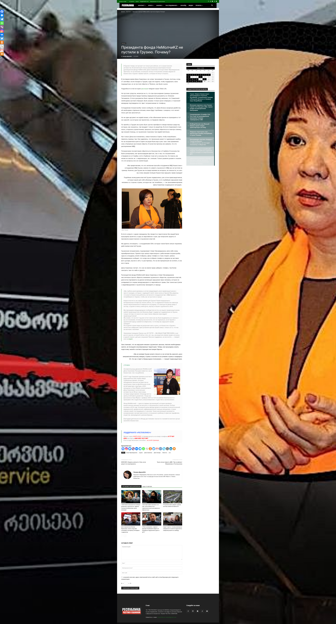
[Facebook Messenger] (129, 448)
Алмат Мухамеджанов (131, 452)
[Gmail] (157, 448)
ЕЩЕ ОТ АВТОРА (147, 486)
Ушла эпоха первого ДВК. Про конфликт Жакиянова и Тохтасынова (169, 463)
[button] (212, 5)
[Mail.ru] (160, 448)
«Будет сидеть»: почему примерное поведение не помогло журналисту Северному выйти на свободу (172, 528)
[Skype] (163, 448)
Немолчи (164, 452)
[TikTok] (214, 1)
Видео (123, 524)
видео (130, 339)
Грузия (140, 452)
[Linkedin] (170, 448)
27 (200, 81)
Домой (123, 11)
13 (200, 77)
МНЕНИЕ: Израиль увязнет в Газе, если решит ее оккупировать (133, 463)
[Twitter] (153, 448)
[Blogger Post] (167, 448)
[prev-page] (122, 536)
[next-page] (125, 536)
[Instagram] (210, 1)
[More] (174, 448)
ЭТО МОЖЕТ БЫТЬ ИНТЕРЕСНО (131, 486)
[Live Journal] (146, 448)
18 (192, 79)
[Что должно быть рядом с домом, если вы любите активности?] (172, 496)
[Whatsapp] (143, 448)
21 (204, 79)
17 (188, 79)
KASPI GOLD (137, 436)
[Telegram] (212, 1)
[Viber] (133, 448)
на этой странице (153, 440)
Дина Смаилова (148, 452)
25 (192, 81)
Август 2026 (200, 68)
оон (170, 452)
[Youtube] (216, 1)
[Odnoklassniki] (150, 448)
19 (196, 79)
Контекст (128, 11)
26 (196, 81)
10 (188, 77)
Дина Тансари (157, 452)
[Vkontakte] (136, 448)
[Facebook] (208, 1)
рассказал (144, 89)
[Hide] (0, 57)
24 (188, 81)
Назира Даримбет (127, 56)
